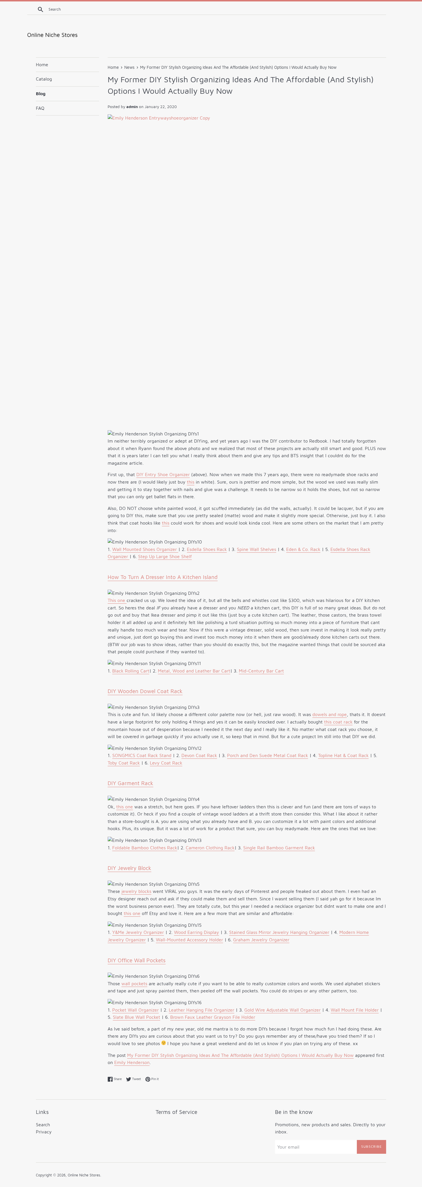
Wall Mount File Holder (355, 1009)
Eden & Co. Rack (303, 549)
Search (43, 1124)
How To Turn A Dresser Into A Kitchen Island (163, 577)
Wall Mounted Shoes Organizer (145, 549)
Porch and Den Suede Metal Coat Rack (267, 755)
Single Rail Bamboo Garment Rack (279, 847)
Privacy (44, 1131)
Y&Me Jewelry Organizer (138, 932)
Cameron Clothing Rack (210, 847)
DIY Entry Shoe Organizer (163, 474)
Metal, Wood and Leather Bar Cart (194, 670)
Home (42, 64)
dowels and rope (329, 714)
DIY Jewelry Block (129, 868)
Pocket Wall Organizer (135, 1009)
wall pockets (134, 983)
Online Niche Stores (84, 1175)
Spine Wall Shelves (256, 549)
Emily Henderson (132, 1062)
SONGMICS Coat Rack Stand (141, 755)
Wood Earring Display (196, 932)
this (190, 481)
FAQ (40, 108)
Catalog (44, 78)
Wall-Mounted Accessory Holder (189, 939)
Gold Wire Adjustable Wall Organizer (282, 1009)
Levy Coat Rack (166, 762)
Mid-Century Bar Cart (261, 670)
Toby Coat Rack (124, 762)
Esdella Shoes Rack (207, 549)
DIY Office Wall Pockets (137, 960)
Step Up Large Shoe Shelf (165, 556)
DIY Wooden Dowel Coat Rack (145, 691)
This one (117, 600)
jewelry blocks (136, 891)
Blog (40, 93)
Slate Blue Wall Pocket (136, 1017)
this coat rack (338, 721)
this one (124, 806)
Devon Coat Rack (199, 755)
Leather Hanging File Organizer (201, 1009)
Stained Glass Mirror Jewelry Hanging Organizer (279, 932)
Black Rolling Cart (130, 670)
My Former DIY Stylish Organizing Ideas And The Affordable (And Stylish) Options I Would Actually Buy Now (240, 1055)
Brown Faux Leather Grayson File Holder (212, 1017)
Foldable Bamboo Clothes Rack (144, 847)
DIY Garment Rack (130, 783)
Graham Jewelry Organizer (261, 939)
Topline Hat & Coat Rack (343, 755)
